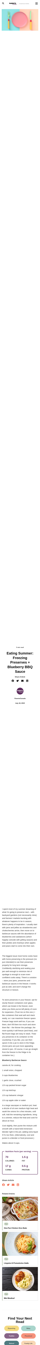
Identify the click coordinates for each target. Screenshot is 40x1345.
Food (6, 1223)
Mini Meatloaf (9, 1298)
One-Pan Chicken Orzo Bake (15, 1228)
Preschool (28, 1336)
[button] (12, 680)
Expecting (11, 1328)
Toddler (11, 1336)
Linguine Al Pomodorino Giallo (16, 1263)
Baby (28, 1328)
